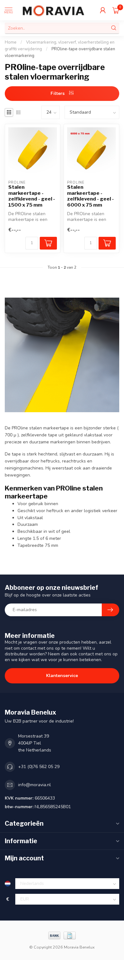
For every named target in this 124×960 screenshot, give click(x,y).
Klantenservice (62, 676)
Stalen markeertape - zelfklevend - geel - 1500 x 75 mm (31, 196)
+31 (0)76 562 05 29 (38, 767)
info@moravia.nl (34, 785)
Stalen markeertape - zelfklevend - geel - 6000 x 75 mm (90, 196)
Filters (58, 93)
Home (11, 42)
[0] (115, 10)
